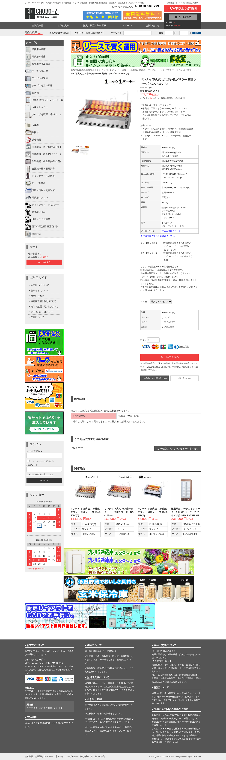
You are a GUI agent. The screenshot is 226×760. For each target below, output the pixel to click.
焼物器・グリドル (147, 70)
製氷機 (35, 93)
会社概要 (29, 756)
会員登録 (39, 756)
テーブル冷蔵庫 (40, 71)
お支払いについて (40, 285)
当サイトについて (40, 290)
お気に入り (63, 25)
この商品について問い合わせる (154, 378)
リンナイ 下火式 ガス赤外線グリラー (175, 70)
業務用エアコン (40, 197)
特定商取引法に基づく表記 (92, 756)
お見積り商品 (39, 212)
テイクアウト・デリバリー (45, 204)
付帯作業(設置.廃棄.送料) (45, 226)
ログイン (182, 3)
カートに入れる (169, 357)
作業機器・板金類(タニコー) (46, 154)
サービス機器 (39, 183)
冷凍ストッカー (40, 107)
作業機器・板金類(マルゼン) (46, 147)
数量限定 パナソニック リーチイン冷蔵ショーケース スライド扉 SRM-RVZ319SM (185, 512)
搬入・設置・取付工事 (94, 25)
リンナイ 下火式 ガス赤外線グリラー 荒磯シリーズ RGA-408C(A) (86, 512)
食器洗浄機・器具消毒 (43, 168)
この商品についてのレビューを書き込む (177, 448)
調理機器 (36, 139)
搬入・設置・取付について (44, 306)
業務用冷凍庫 (39, 56)
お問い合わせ (153, 25)
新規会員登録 (192, 3)
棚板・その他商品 (41, 219)
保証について (37, 317)
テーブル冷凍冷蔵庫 (42, 85)
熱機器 (35, 132)
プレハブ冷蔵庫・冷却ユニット (43, 117)
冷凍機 (35, 125)
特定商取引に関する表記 (43, 301)
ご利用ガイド (172, 3)
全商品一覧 (37, 25)
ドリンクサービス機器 (43, 176)
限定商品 (36, 233)
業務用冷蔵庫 (39, 49)
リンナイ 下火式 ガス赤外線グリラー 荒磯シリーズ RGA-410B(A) (119, 512)
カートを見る (44, 262)
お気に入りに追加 (184, 378)
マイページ (126, 25)
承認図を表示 (168, 327)
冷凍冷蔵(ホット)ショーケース (47, 100)
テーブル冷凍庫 (40, 78)
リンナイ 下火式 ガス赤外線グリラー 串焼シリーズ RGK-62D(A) (153, 512)
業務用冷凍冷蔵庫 (41, 64)
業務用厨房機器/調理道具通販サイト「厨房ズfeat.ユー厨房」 (99, 70)
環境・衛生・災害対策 (43, 190)
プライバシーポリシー (42, 312)
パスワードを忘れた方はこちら (39, 474)
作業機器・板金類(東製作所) (46, 161)
